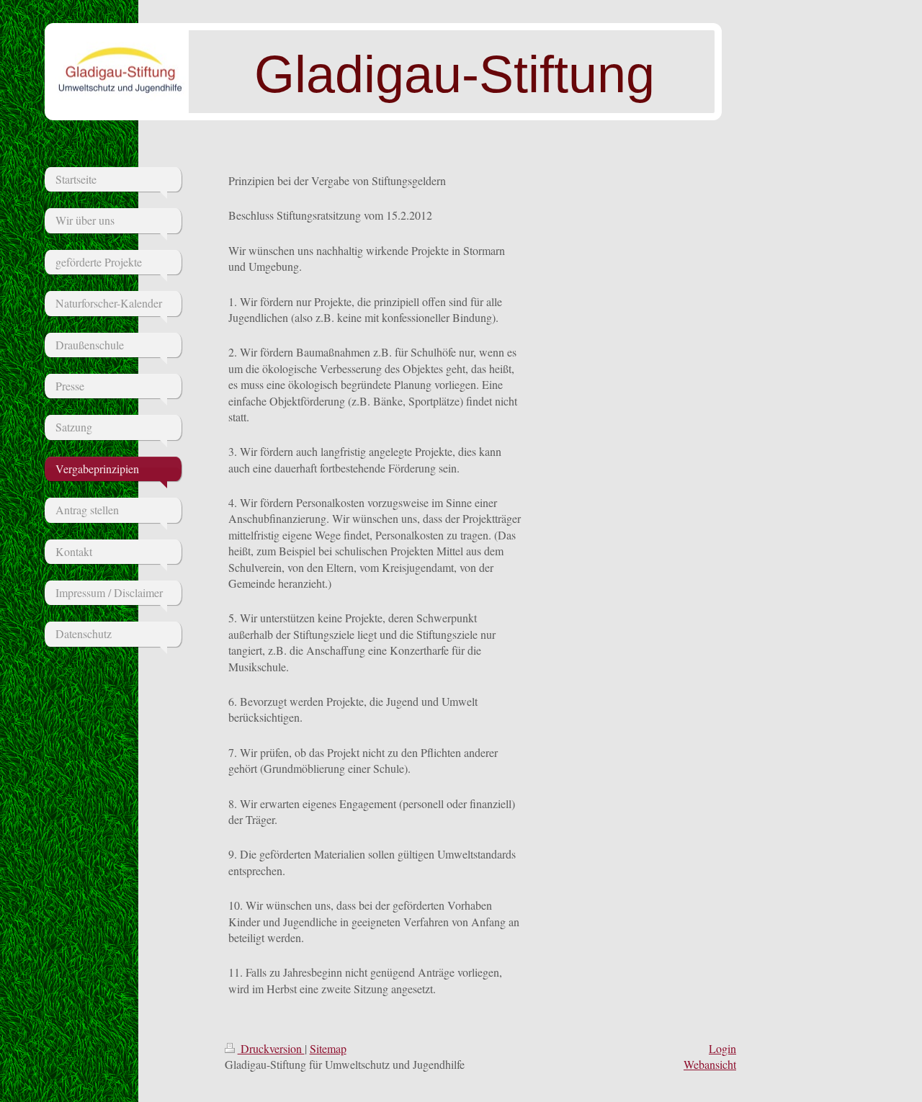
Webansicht (710, 1064)
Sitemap (328, 1048)
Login (722, 1048)
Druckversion (271, 1048)
